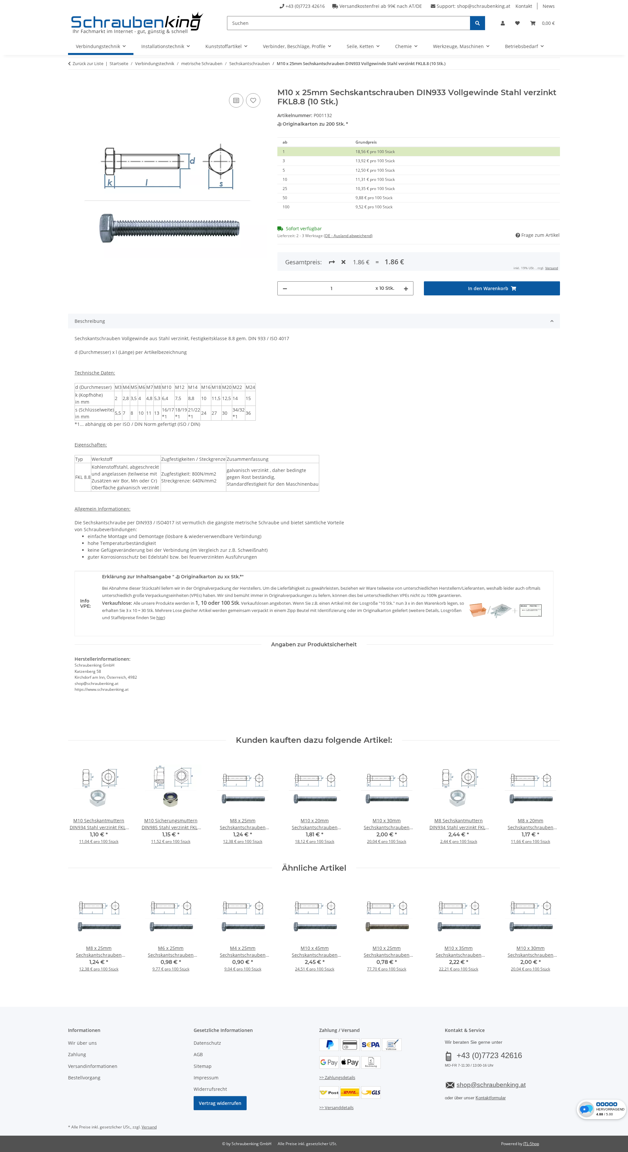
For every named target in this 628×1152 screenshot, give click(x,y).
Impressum (206, 1077)
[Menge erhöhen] (406, 288)
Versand (551, 268)
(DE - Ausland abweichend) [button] (348, 235)
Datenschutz (207, 1043)
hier (160, 617)
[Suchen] (477, 23)
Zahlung (77, 1054)
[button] (503, 23)
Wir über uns (82, 1043)
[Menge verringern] (285, 288)
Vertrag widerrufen (220, 1103)
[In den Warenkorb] (73, 84)
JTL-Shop (531, 1143)
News (549, 6)
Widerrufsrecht (210, 1089)
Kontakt (523, 6)
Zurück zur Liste (88, 63)
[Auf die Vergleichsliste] (236, 100)
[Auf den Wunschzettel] (253, 100)
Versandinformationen (92, 1066)
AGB (198, 1054)
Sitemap (203, 1066)
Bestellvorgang (84, 1077)
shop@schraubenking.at (483, 6)
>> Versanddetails (336, 1107)
